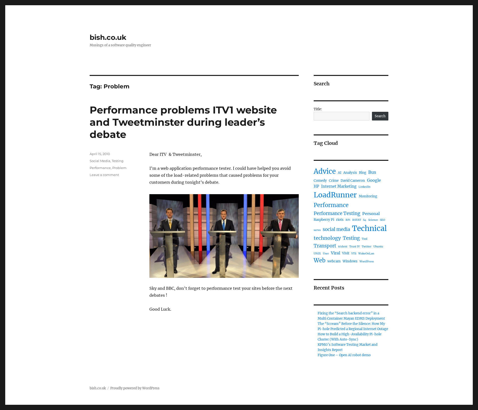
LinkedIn (364, 186)
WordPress (366, 261)
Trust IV (354, 246)
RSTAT (356, 220)
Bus (372, 172)
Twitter (366, 246)
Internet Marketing (339, 186)
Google (374, 180)
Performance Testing (337, 213)
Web (319, 260)
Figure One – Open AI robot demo (344, 355)
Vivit (345, 253)
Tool (364, 238)
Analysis (350, 173)
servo (317, 230)
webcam (334, 261)
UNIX (317, 253)
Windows (350, 261)
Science (373, 220)
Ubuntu (378, 246)
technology (327, 238)
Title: (318, 109)
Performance (100, 168)
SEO (382, 220)
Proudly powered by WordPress (135, 388)
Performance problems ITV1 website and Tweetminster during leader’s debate (183, 122)
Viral (335, 252)
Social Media (100, 161)
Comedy (320, 180)
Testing (117, 161)
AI (339, 173)
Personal (371, 213)
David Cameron (353, 180)
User (326, 253)
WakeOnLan (366, 253)
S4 (364, 220)
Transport (325, 246)
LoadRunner (335, 194)
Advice (325, 171)
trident (342, 246)
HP (316, 186)
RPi (348, 220)
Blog (362, 173)
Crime (334, 180)
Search (380, 116)
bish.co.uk (108, 37)
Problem (119, 168)
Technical (369, 228)
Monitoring (368, 196)
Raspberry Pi (324, 220)
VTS (353, 253)
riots (340, 220)
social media (336, 229)
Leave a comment (104, 175)
